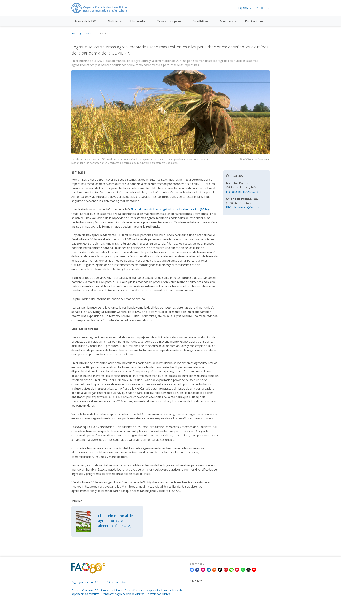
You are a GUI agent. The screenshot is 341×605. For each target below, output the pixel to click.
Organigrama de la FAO (84, 582)
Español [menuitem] (243, 8)
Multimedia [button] (138, 21)
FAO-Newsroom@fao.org (242, 207)
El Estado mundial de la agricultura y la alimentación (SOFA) (117, 520)
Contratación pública (158, 594)
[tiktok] (220, 569)
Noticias (90, 33)
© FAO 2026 (196, 581)
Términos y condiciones (108, 590)
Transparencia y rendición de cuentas (122, 594)
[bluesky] (192, 569)
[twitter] (248, 569)
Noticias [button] (113, 21)
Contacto (87, 590)
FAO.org (76, 33)
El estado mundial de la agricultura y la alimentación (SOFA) (170, 209)
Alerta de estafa (173, 590)
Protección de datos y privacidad (143, 590)
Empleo (75, 590)
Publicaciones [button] (254, 21)
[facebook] (197, 569)
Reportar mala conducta (85, 594)
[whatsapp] (243, 569)
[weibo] (237, 569)
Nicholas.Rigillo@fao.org (242, 192)
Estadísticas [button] (201, 21)
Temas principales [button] (169, 21)
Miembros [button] (227, 21)
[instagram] (203, 569)
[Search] (267, 8)
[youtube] (254, 569)
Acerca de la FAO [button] (86, 21)
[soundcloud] (214, 569)
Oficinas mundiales (117, 582)
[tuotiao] (226, 569)
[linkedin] (209, 569)
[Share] (261, 8)
